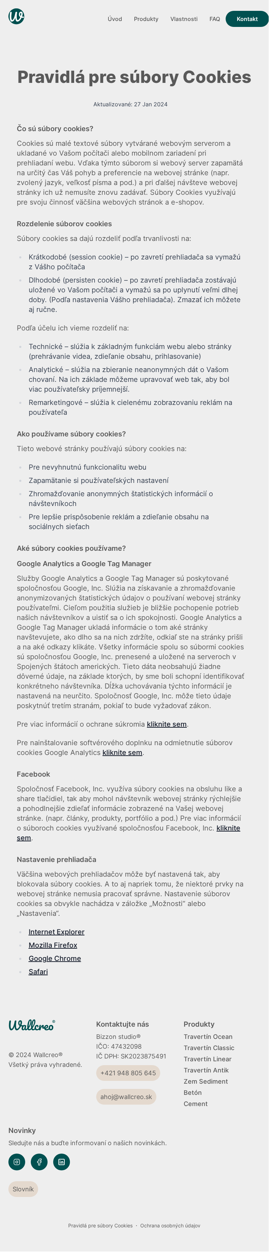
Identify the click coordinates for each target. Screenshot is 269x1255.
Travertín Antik (206, 1070)
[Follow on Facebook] (39, 1162)
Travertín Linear (208, 1059)
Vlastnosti (184, 18)
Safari (38, 972)
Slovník (23, 1189)
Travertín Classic (209, 1047)
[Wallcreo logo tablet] (55, 18)
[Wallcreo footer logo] (41, 1029)
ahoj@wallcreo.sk (126, 1096)
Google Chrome (55, 958)
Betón (193, 1092)
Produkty (146, 18)
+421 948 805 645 (128, 1073)
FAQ (215, 18)
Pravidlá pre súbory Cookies (100, 1225)
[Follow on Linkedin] (61, 1162)
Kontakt (247, 18)
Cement (196, 1103)
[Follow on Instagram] (16, 1162)
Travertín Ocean (208, 1036)
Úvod (115, 18)
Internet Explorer (57, 932)
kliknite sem (167, 724)
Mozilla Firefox (53, 945)
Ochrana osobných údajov (170, 1225)
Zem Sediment (206, 1081)
